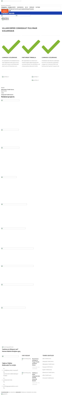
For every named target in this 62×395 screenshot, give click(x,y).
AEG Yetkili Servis (47, 359)
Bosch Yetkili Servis (9, 339)
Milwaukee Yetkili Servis (48, 364)
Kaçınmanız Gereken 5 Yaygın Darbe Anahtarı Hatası (35, 362)
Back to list (4, 91)
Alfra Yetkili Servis (47, 375)
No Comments (35, 368)
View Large (3, 119)
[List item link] (10, 379)
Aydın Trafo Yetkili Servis (11, 144)
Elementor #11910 (8, 224)
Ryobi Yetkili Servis (47, 370)
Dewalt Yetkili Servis (9, 304)
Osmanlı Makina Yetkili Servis (12, 126)
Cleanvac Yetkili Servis (10, 200)
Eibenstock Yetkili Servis (48, 372)
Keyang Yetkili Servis (48, 367)
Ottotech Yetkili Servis (48, 378)
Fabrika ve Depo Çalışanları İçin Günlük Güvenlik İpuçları (36, 377)
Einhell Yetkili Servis (9, 262)
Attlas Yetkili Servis (8, 173)
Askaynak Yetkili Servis (48, 361)
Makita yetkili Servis (9, 280)
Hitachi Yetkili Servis (9, 244)
